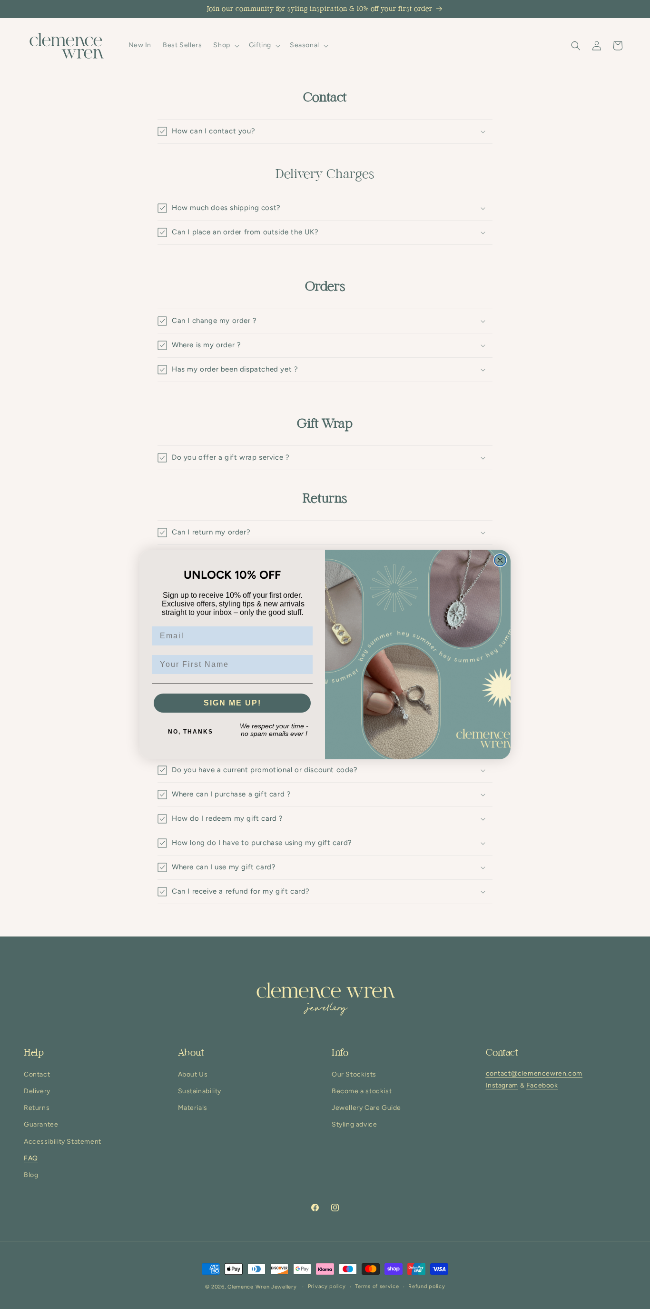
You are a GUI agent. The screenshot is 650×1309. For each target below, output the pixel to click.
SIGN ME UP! (232, 703)
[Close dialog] (500, 560)
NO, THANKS (190, 731)
